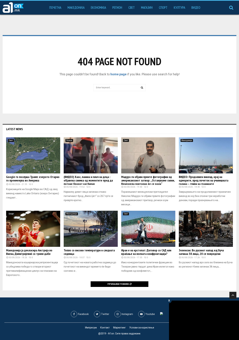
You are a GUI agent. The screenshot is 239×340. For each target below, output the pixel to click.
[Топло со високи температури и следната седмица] (91, 229)
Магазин (147, 7)
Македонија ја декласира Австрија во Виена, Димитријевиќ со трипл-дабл (29, 252)
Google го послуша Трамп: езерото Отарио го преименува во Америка (32, 178)
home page (118, 74)
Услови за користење (141, 327)
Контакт (105, 327)
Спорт (163, 7)
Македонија (76, 7)
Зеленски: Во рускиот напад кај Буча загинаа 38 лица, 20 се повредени (201, 252)
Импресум (91, 327)
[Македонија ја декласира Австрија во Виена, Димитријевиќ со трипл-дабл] (33, 229)
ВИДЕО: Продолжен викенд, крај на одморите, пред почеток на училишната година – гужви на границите (203, 180)
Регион (117, 7)
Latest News (14, 129)
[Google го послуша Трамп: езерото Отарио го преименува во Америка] (33, 155)
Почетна (55, 7)
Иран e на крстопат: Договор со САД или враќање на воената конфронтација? (146, 252)
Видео (195, 7)
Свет (131, 7)
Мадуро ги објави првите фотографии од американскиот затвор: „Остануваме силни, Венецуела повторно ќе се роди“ (148, 180)
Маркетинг (119, 327)
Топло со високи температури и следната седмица (89, 252)
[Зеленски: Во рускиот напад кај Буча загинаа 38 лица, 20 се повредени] (206, 229)
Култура (179, 7)
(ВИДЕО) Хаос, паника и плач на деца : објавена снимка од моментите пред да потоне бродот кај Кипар (88, 180)
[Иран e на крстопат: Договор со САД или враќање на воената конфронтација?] (148, 229)
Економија (98, 7)
